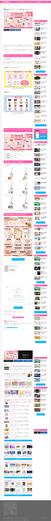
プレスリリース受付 (16, 518)
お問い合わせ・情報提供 (10, 518)
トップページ (16, 1)
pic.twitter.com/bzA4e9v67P (19, 300)
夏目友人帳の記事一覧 (18, 307)
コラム (34, 1)
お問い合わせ (11, 511)
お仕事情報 (27, 1)
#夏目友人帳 (15, 289)
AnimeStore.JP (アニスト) (27, 164)
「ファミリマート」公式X (16, 153)
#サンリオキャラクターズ (21, 289)
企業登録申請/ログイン (39, 1)
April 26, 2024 (24, 302)
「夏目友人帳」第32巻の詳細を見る (18, 259)
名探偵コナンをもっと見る (40, 252)
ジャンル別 (20, 1)
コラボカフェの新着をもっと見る (18, 495)
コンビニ (11, 327)
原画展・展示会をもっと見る (41, 192)
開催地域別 (24, 1)
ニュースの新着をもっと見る (18, 440)
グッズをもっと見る (18, 477)
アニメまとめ (31, 1)
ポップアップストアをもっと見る (40, 125)
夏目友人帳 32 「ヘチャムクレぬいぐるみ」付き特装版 (13, 266)
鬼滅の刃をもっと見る (41, 414)
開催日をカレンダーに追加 (17, 317)
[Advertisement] (10, 37)
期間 (16, 327)
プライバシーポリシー (22, 518)
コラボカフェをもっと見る (40, 71)
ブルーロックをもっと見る (40, 384)
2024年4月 (8, 327)
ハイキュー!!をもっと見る (40, 222)
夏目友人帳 (14, 327)
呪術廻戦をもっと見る (41, 282)
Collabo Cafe (7, 2)
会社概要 (5, 518)
